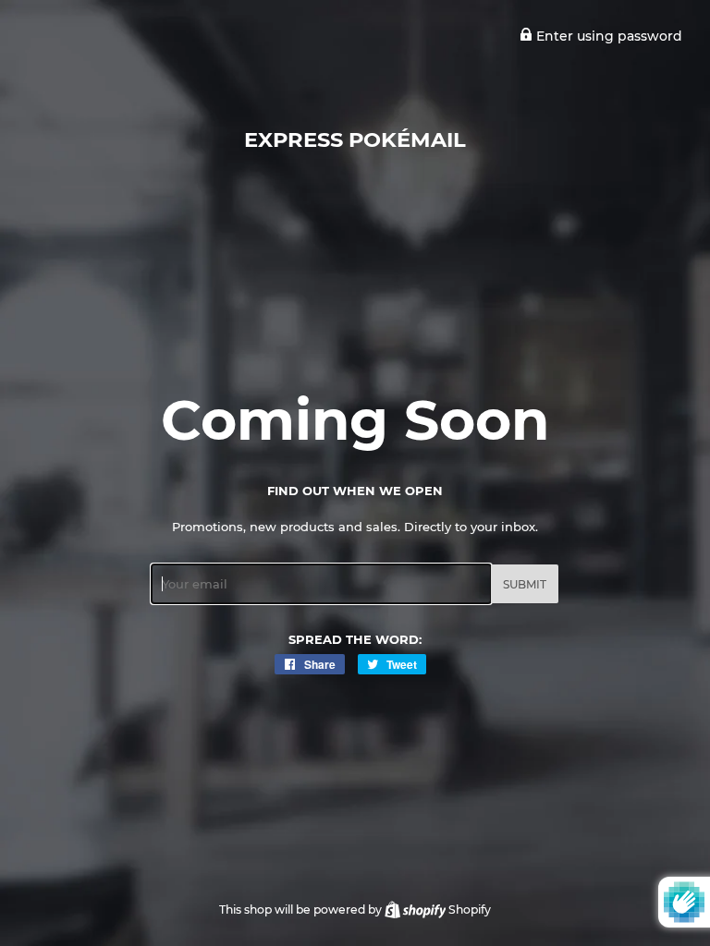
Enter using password (607, 36)
